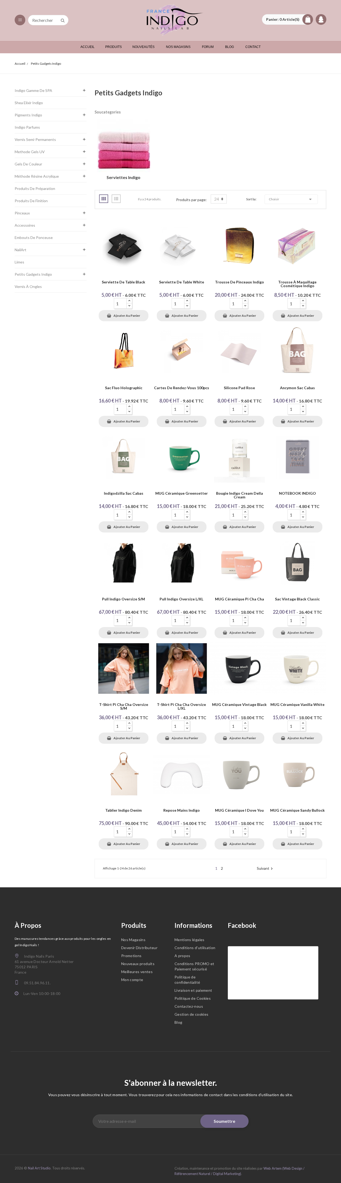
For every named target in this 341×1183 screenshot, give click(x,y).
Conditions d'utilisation (194, 947)
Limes (19, 262)
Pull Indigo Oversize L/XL (181, 599)
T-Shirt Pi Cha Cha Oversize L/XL (181, 706)
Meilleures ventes (137, 971)
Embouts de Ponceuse (34, 237)
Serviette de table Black (123, 282)
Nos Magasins (133, 939)
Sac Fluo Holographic (123, 388)
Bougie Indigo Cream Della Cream (239, 495)
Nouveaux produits (138, 963)
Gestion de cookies (191, 1014)
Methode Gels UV (30, 151)
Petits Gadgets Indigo (33, 274)
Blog (178, 1022)
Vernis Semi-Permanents (35, 139)
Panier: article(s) (282, 19)
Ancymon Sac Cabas (297, 388)
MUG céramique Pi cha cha (239, 599)
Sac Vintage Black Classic (297, 599)
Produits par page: (191, 199)
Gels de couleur (28, 164)
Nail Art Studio (39, 1168)
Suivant (265, 868)
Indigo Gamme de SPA (33, 90)
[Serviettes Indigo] (123, 146)
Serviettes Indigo (123, 177)
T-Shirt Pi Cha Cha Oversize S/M (123, 706)
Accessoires (25, 225)
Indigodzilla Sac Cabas (123, 493)
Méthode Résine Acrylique (37, 176)
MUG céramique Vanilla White (297, 705)
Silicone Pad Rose (239, 388)
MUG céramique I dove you (239, 810)
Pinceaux (22, 213)
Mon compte (132, 979)
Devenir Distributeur (139, 947)
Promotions (131, 955)
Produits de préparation (35, 188)
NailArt (20, 249)
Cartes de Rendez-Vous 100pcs (181, 388)
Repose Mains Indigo (181, 810)
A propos (182, 955)
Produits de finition (31, 200)
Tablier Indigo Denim (123, 810)
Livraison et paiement (193, 990)
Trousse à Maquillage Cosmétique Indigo (297, 284)
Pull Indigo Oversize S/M (123, 599)
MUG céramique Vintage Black (239, 705)
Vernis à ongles (28, 286)
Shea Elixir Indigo (29, 102)
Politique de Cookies (192, 998)
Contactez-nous (188, 1006)
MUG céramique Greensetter (181, 493)
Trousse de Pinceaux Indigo (239, 282)
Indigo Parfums (27, 127)
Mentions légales (189, 939)
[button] (287, 19)
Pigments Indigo (28, 115)
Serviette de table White (181, 282)
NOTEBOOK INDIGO (297, 493)
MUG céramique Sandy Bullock (297, 810)
